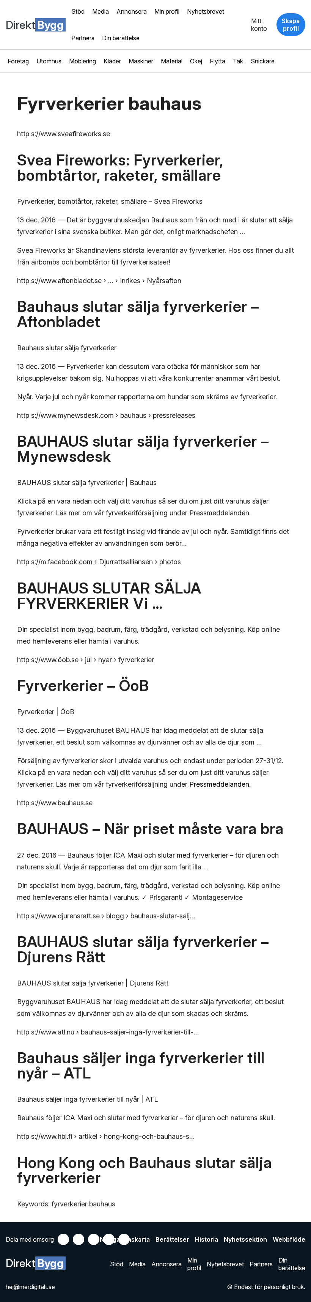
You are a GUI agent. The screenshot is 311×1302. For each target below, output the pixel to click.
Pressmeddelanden (219, 784)
